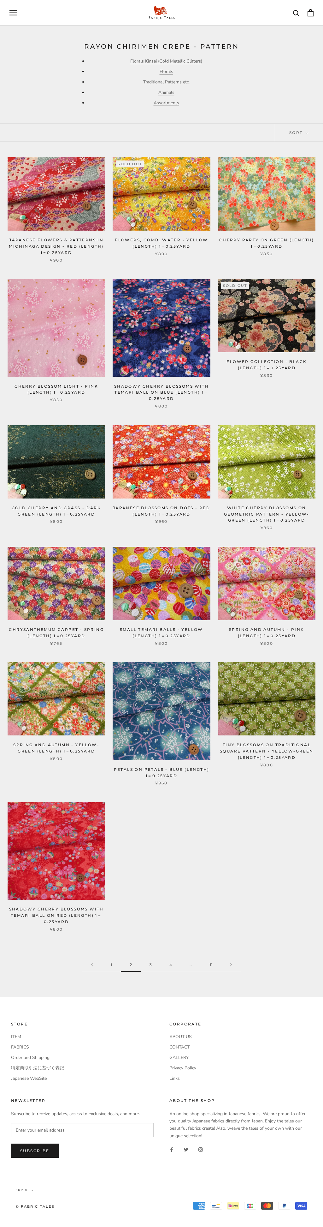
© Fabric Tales (35, 1206)
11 (211, 964)
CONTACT (179, 1047)
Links (174, 1078)
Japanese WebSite (29, 1078)
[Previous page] (92, 965)
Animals (166, 92)
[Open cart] (311, 12)
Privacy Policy (182, 1068)
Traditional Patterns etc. (166, 82)
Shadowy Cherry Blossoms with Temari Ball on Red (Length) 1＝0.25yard (56, 915)
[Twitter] (186, 1149)
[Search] (296, 12)
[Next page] (231, 965)
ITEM (16, 1037)
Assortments (166, 103)
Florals (166, 72)
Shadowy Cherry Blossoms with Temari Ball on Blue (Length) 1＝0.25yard (161, 392)
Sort (296, 132)
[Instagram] (200, 1149)
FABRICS (20, 1047)
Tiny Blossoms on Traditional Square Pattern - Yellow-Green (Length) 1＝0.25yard (267, 751)
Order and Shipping (30, 1058)
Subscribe (35, 1150)
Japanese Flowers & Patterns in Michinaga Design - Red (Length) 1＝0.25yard (56, 246)
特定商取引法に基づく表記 (37, 1068)
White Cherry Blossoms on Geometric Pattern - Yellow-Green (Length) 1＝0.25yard (266, 514)
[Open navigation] (13, 12)
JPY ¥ (22, 1190)
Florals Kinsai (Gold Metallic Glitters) (166, 61)
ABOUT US (180, 1037)
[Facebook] (171, 1149)
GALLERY (179, 1058)
